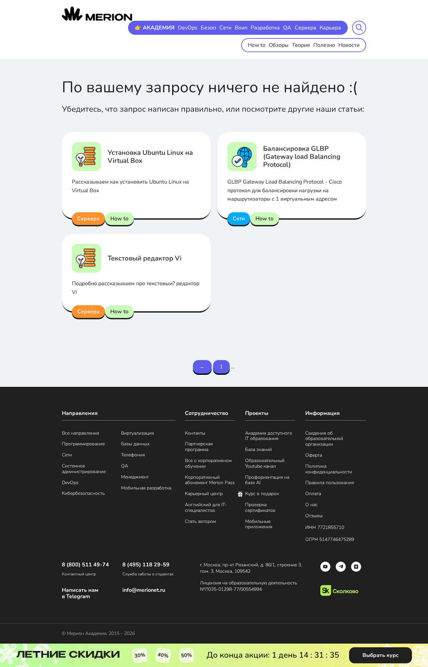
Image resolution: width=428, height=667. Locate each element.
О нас (311, 505)
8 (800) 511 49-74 (85, 565)
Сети (225, 27)
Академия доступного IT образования (268, 436)
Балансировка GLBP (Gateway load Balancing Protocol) (301, 156)
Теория (301, 45)
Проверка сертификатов (260, 508)
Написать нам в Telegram (80, 593)
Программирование (83, 444)
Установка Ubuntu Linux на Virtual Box (150, 156)
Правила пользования (329, 483)
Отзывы (314, 516)
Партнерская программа (199, 447)
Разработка (265, 27)
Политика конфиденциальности (328, 469)
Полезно (324, 45)
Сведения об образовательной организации (324, 439)
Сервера (305, 27)
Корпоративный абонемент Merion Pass (210, 480)
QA (287, 27)
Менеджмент (135, 477)
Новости (348, 45)
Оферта (313, 455)
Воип (241, 27)
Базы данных (135, 444)
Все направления (80, 433)
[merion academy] (97, 14)
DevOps (187, 27)
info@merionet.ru (143, 590)
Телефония (133, 455)
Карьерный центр (204, 494)
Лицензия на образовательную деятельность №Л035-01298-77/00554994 (248, 586)
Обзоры (279, 45)
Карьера (330, 27)
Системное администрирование (84, 469)
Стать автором (200, 522)
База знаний (258, 450)
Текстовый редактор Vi (145, 258)
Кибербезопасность (83, 493)
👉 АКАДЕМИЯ (155, 27)
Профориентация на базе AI (267, 480)
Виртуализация (137, 433)
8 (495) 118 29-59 (146, 565)
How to (256, 45)
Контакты (195, 433)
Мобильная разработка (146, 488)
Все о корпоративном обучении (208, 463)
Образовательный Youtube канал (265, 463)
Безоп (208, 27)
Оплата (313, 494)
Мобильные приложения (258, 524)
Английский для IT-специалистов (206, 508)
